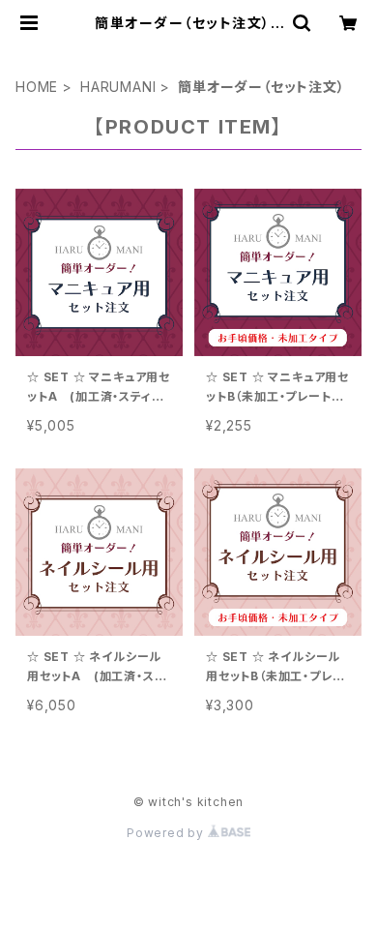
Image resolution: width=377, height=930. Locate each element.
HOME (36, 86)
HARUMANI (118, 86)
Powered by (167, 832)
